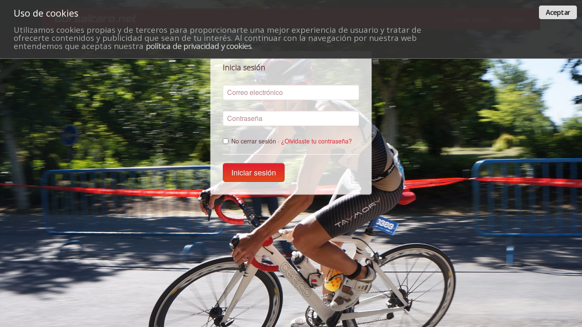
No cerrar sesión (291, 141)
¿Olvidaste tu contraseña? (316, 141)
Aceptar (558, 12)
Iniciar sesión (253, 172)
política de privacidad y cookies (198, 45)
